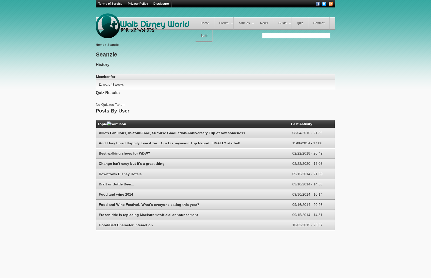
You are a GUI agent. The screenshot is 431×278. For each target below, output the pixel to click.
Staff (204, 35)
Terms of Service (110, 3)
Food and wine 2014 (116, 194)
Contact (318, 23)
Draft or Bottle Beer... (116, 184)
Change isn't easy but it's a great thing (132, 164)
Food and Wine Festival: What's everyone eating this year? (149, 205)
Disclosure (161, 3)
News (264, 23)
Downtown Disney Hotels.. (121, 174)
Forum (223, 23)
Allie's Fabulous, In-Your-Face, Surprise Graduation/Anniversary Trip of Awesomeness (172, 133)
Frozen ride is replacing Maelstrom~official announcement (148, 215)
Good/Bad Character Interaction (126, 225)
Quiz (300, 23)
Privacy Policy (138, 3)
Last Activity (301, 124)
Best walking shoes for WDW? (124, 153)
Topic (102, 124)
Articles (244, 23)
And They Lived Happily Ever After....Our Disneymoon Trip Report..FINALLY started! (169, 143)
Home (205, 23)
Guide (282, 23)
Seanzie (113, 44)
